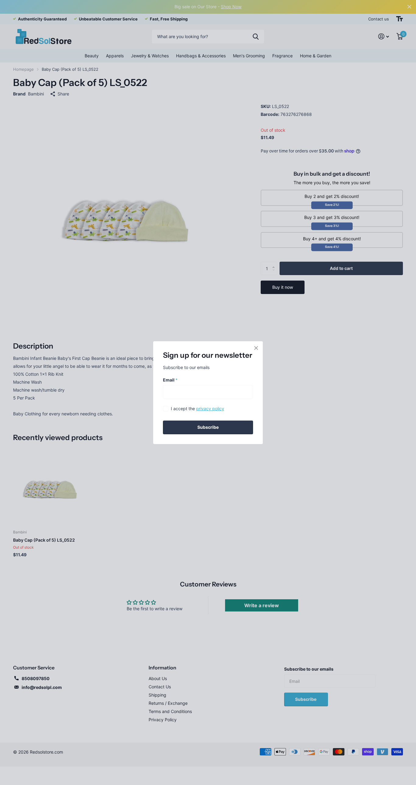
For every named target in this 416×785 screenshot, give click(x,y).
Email (170, 379)
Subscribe (208, 427)
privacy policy (210, 408)
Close (256, 348)
